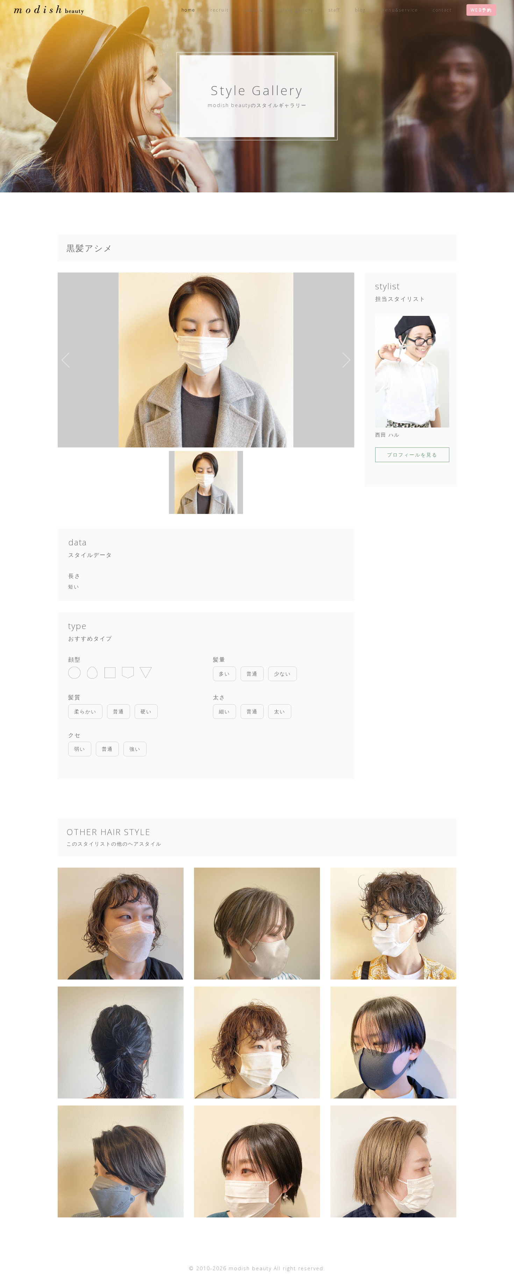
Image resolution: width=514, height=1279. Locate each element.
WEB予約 (481, 10)
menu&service (399, 10)
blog (360, 10)
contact (442, 10)
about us (254, 10)
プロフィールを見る (412, 454)
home (188, 10)
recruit (219, 10)
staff (334, 10)
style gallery (297, 10)
